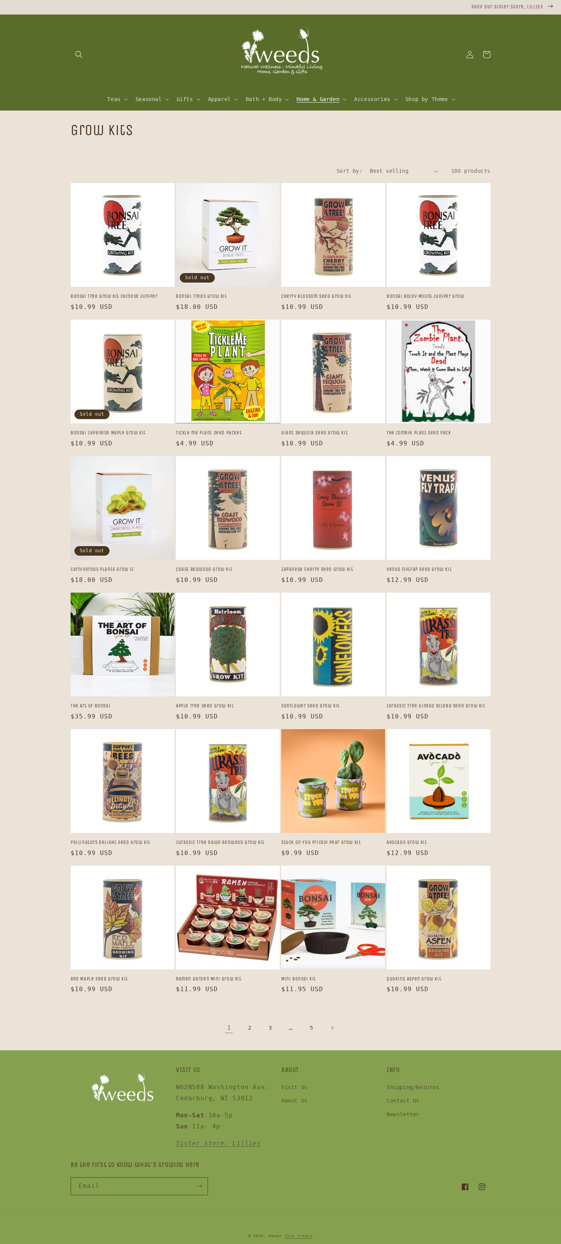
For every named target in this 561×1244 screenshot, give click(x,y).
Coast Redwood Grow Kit (204, 569)
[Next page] (332, 1027)
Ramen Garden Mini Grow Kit (209, 979)
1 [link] (229, 1027)
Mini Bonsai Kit (298, 979)
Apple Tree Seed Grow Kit (205, 706)
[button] (79, 54)
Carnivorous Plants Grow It (102, 569)
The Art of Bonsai (90, 706)
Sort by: (349, 171)
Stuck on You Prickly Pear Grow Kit (321, 842)
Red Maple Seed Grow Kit (99, 979)
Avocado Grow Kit (407, 842)
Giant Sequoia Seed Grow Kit (314, 433)
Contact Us (403, 1101)
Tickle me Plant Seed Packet (209, 433)
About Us (294, 1101)
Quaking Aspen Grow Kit (414, 979)
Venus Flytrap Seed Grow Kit (419, 569)
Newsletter (403, 1114)
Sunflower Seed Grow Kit (310, 706)
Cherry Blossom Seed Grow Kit (316, 296)
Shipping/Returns (413, 1087)
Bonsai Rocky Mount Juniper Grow (425, 296)
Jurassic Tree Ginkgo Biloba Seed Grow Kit (436, 706)
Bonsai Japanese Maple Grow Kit (108, 433)
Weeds (275, 1236)
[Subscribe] (199, 1186)
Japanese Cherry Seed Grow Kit (317, 569)
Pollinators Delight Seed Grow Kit (110, 842)
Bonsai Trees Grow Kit (201, 296)
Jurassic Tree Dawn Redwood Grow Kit (220, 842)
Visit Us (294, 1087)
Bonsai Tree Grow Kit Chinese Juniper (114, 296)
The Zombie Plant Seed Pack (419, 433)
